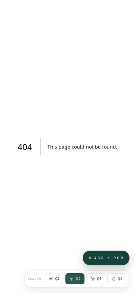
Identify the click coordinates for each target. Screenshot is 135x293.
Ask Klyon (109, 258)
